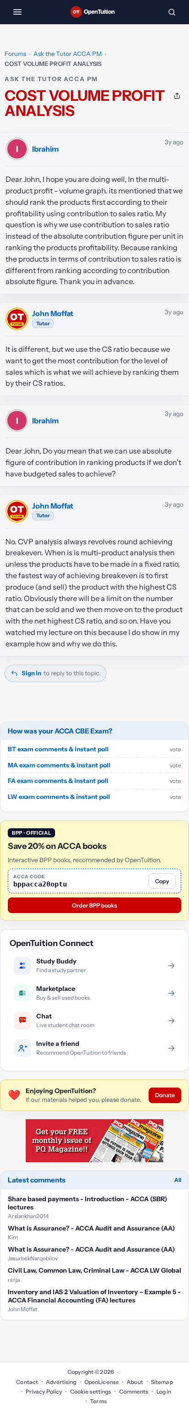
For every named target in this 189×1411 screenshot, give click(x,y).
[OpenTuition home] (94, 12)
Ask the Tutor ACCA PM (67, 53)
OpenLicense (101, 1381)
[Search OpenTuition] (171, 12)
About (135, 1381)
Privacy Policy (44, 1391)
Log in (163, 1391)
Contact (27, 1381)
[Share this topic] (177, 95)
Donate (165, 1095)
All (177, 1179)
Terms (98, 1401)
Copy (162, 881)
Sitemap (162, 1381)
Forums (15, 53)
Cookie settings (90, 1391)
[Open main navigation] (17, 12)
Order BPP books (94, 905)
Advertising (61, 1381)
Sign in (31, 673)
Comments (133, 1391)
